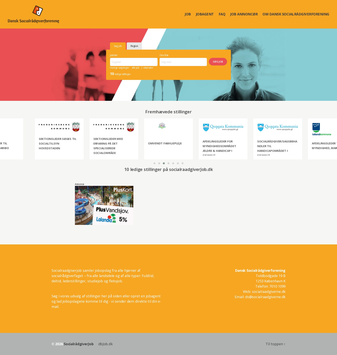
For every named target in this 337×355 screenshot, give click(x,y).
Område (164, 55)
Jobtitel (113, 55)
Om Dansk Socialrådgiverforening (296, 14)
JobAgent (205, 14)
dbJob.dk (105, 344)
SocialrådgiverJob (78, 344)
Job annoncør (244, 14)
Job (188, 14)
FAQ (222, 14)
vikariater (148, 67)
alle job (135, 67)
